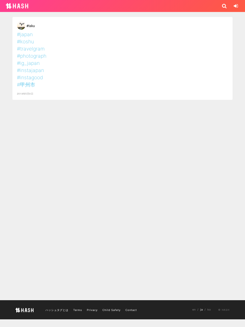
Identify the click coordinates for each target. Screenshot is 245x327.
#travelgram (31, 49)
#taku (31, 25)
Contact (131, 310)
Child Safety (111, 310)
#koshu (25, 42)
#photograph (31, 56)
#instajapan (30, 70)
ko (209, 309)
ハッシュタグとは (56, 310)
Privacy (92, 310)
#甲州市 (26, 85)
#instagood (30, 77)
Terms (77, 310)
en (194, 309)
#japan (25, 34)
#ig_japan (28, 63)
